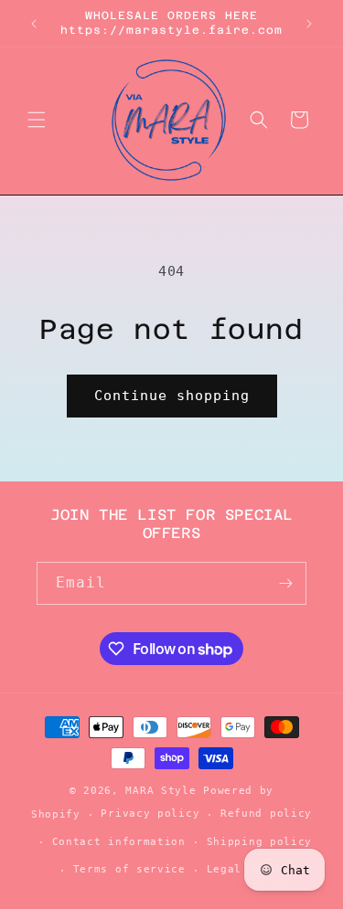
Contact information (119, 842)
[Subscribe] (285, 583)
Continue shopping (172, 395)
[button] (36, 120)
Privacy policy (150, 813)
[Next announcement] (309, 24)
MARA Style (164, 791)
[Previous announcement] (34, 24)
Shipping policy (260, 842)
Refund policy (266, 813)
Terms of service (129, 869)
